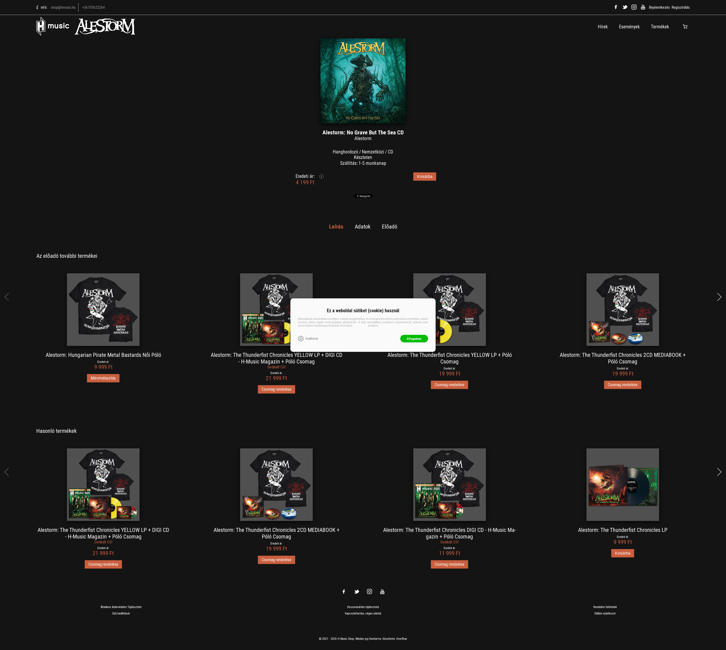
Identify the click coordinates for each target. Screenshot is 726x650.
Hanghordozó (345, 152)
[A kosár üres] (685, 26)
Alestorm (363, 138)
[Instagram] (634, 7)
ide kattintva (360, 325)
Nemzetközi (373, 152)
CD (390, 152)
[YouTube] (643, 7)
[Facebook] (616, 7)
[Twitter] (625, 7)
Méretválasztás (103, 378)
